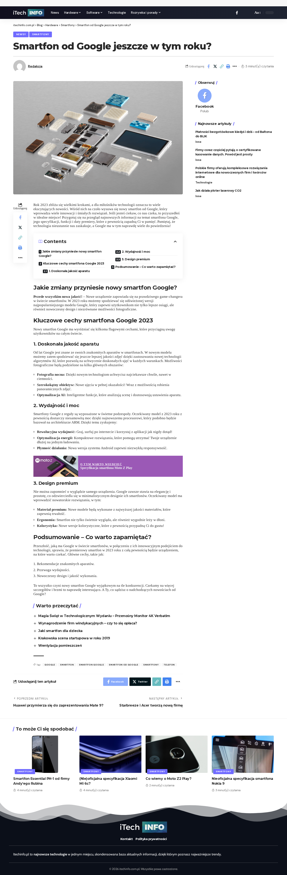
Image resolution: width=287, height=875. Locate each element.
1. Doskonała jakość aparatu (69, 271)
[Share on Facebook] (209, 66)
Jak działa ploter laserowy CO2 (218, 190)
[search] (249, 13)
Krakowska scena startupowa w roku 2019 (74, 638)
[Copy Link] (222, 66)
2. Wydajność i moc (136, 252)
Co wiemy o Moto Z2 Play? (168, 779)
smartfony (151, 664)
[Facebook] (237, 13)
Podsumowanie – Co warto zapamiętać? (145, 267)
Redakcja (35, 66)
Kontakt (126, 839)
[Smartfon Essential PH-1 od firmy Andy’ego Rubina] (44, 754)
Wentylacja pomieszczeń (60, 646)
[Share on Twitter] (215, 66)
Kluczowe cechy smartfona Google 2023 (73, 263)
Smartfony (40, 34)
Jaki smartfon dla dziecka (60, 631)
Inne (198, 142)
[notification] (243, 13)
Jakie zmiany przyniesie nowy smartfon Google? (70, 254)
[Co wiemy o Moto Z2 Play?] (177, 754)
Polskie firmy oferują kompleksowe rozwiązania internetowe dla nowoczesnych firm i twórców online (231, 172)
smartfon (67, 664)
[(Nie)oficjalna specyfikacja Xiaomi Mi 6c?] (110, 754)
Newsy (21, 34)
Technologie (203, 182)
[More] (235, 66)
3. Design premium (136, 259)
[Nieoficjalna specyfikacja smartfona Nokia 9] (243, 754)
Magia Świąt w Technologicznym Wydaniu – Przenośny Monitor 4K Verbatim (104, 616)
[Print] (228, 66)
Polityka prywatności (151, 839)
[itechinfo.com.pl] (28, 12)
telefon (169, 664)
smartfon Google (91, 664)
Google (50, 664)
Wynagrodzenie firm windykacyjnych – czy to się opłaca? (87, 623)
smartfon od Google (123, 664)
